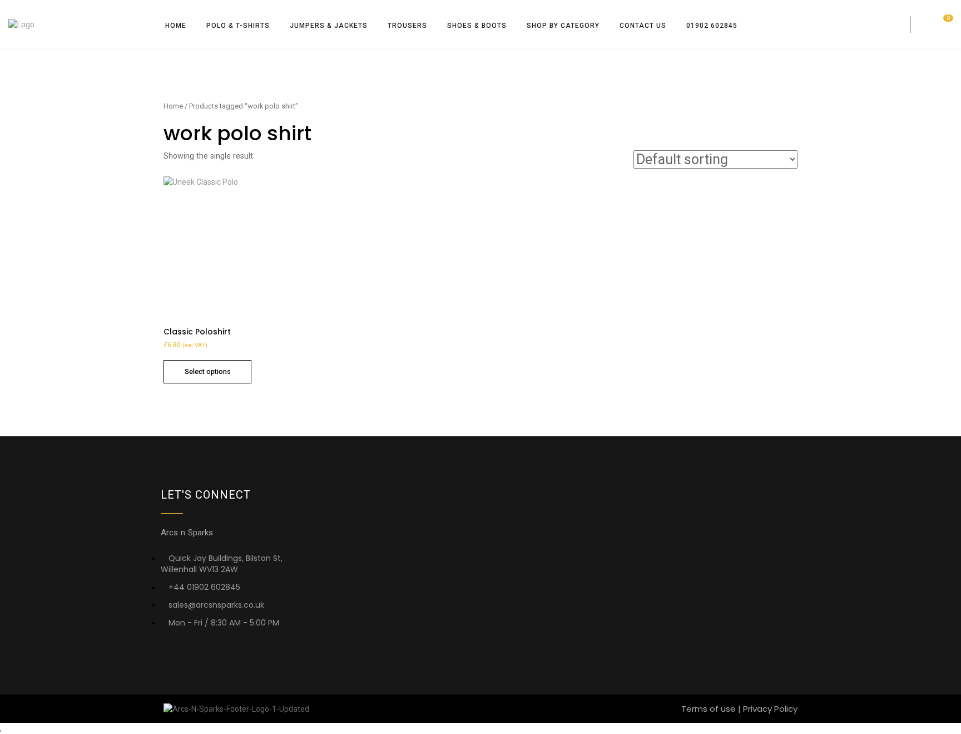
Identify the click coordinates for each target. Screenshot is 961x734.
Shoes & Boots (477, 25)
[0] (946, 26)
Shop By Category (563, 25)
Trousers (407, 25)
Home (175, 25)
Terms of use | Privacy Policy (739, 709)
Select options (208, 371)
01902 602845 (711, 25)
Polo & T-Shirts (238, 25)
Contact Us (643, 25)
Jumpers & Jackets (329, 25)
